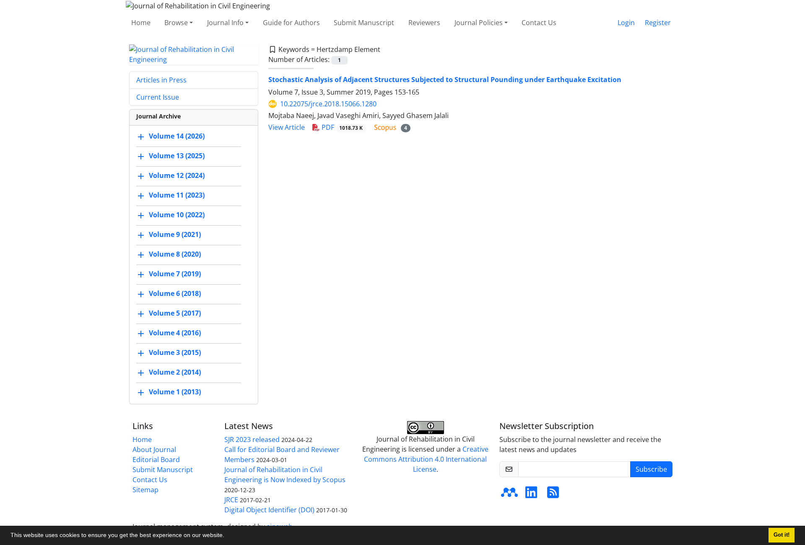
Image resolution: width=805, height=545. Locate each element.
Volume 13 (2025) (177, 155)
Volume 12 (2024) (177, 175)
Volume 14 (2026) (177, 136)
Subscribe (651, 469)
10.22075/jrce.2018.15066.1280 (328, 103)
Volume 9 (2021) (175, 234)
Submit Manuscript (364, 22)
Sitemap (145, 489)
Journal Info (225, 22)
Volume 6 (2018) (175, 293)
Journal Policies (478, 22)
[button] (227, 536)
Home (141, 22)
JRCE (231, 499)
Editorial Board (156, 459)
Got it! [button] (781, 535)
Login (626, 22)
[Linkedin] (531, 494)
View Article (286, 127)
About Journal (154, 449)
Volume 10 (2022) (177, 214)
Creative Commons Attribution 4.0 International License (426, 459)
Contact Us (539, 22)
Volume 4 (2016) (175, 332)
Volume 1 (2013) (175, 391)
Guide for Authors (291, 22)
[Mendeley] (509, 494)
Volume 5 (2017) (175, 313)
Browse (176, 22)
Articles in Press (161, 80)
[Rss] (553, 494)
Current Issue (157, 97)
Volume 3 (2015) (175, 352)
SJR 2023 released (252, 439)
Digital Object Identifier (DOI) (269, 509)
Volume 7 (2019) (175, 273)
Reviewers (424, 22)
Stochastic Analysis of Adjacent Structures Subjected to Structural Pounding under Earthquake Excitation (444, 79)
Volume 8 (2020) (175, 254)
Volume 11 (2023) (177, 195)
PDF (341, 127)
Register (658, 22)
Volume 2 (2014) (175, 372)
